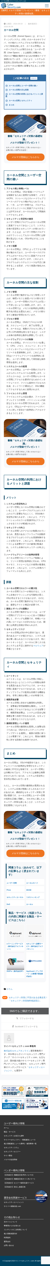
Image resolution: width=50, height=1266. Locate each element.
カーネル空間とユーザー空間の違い (22, 86)
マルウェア (38, 646)
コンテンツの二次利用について (15, 1230)
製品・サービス (10, 1132)
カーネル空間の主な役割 (17, 90)
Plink (9, 890)
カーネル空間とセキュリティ (19, 100)
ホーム (6, 1128)
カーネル (29, 904)
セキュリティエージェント (14, 1202)
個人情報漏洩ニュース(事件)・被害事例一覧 (20, 1144)
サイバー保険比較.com (12, 1206)
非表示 (34, 78)
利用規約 (7, 1238)
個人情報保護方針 (10, 1234)
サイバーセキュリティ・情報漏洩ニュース (20, 1140)
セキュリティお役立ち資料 (14, 1136)
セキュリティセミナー (12, 1152)
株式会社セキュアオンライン (17, 1051)
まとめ (10, 105)
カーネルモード (32, 883)
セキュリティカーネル (15, 897)
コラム (9, 989)
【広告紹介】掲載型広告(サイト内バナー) (19, 1179)
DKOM (28, 890)
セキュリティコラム (11, 1148)
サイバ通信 (8, 1155)
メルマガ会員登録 (10, 1159)
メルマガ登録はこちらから (25, 157)
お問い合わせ (9, 1245)
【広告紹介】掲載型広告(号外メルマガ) (18, 1175)
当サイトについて (10, 1222)
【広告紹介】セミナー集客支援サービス (19, 1183)
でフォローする (26, 1018)
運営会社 (7, 1242)
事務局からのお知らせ (12, 1226)
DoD (8, 904)
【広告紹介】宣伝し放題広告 (15, 1187)
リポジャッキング (33, 897)
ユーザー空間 (12, 883)
